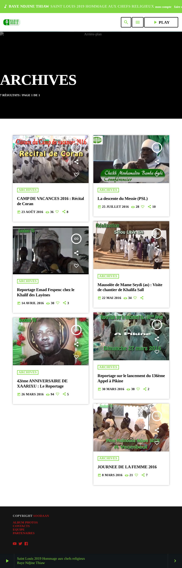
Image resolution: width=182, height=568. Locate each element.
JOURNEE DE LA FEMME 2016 (127, 466)
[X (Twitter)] (20, 544)
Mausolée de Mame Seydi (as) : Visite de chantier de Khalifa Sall (130, 287)
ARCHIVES (28, 190)
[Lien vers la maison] (11, 22)
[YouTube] (15, 544)
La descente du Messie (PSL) (123, 198)
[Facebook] (26, 544)
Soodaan (41, 516)
